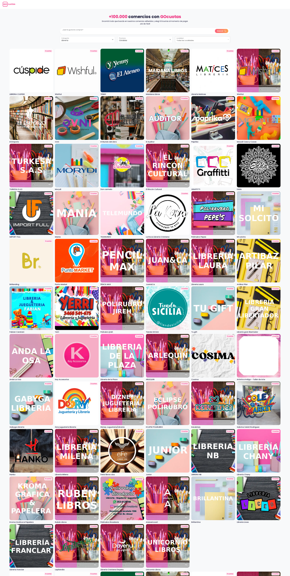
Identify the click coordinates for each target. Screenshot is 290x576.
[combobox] (202, 39)
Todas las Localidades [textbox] (185, 40)
